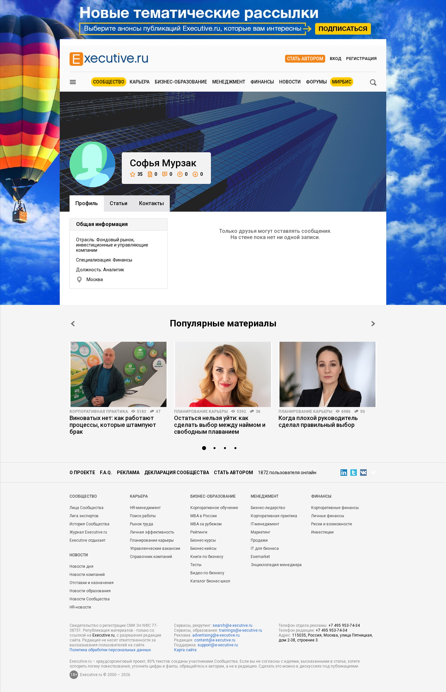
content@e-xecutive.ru (214, 640)
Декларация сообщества (176, 472)
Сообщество (108, 81)
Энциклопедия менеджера (276, 565)
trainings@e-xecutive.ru (240, 630)
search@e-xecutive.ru (232, 625)
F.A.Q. (106, 472)
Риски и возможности (331, 524)
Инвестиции (322, 532)
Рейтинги (198, 532)
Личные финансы (327, 516)
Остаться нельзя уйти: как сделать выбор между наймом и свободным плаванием (219, 424)
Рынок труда (141, 524)
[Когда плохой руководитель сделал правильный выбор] (327, 374)
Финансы (262, 81)
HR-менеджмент (145, 507)
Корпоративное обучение (214, 507)
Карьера (140, 81)
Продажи (259, 540)
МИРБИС (341, 81)
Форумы (316, 81)
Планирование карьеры (201, 411)
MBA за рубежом (206, 524)
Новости (290, 81)
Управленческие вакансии (155, 548)
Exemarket (260, 556)
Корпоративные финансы (335, 507)
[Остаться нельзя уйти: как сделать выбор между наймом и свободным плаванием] (223, 374)
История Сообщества (89, 524)
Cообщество (83, 496)
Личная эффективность (152, 532)
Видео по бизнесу (207, 573)
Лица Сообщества (87, 507)
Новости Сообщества (90, 599)
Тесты (195, 565)
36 (258, 411)
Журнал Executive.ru (88, 532)
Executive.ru (103, 635)
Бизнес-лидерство (268, 507)
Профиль (86, 203)
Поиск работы (143, 516)
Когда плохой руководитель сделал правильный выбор (318, 421)
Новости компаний (87, 574)
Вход (336, 58)
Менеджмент (228, 81)
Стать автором (305, 58)
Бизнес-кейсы (203, 548)
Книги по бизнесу (206, 556)
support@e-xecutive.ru (218, 645)
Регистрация (361, 58)
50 (362, 411)
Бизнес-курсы (203, 540)
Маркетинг (260, 532)
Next (373, 324)
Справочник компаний (151, 556)
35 (140, 174)
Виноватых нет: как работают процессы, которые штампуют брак (113, 424)
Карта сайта (185, 650)
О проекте (82, 472)
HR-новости (80, 607)
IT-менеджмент (265, 524)
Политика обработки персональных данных (110, 650)
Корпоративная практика (99, 411)
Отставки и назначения (92, 582)
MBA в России (203, 516)
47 (158, 411)
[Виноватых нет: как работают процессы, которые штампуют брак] (118, 374)
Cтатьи (118, 203)
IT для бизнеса (265, 548)
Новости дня (81, 566)
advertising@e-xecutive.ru (216, 635)
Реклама (128, 472)
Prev (73, 324)
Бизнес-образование (181, 81)
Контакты (151, 203)
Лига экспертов (84, 516)
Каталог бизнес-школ (210, 581)
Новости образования (90, 591)
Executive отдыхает (87, 540)
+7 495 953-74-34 (344, 625)
